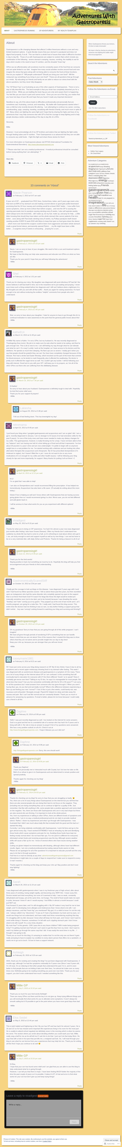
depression (93, 178)
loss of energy (111, 206)
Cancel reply (43, 1096)
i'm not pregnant (107, 198)
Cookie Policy (47, 1141)
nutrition (110, 210)
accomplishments (103, 164)
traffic (104, 221)
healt (110, 195)
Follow (93, 102)
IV (101, 206)
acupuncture (94, 166)
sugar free (101, 219)
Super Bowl (109, 219)
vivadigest (19, 520)
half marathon (103, 195)
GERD (112, 190)
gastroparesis (99, 190)
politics (99, 212)
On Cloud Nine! (96, 153)
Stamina (95, 219)
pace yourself (92, 212)
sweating (100, 221)
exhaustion (100, 183)
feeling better (93, 185)
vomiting (102, 223)
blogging (92, 169)
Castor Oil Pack (99, 173)
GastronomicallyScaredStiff (30, 580)
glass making (92, 193)
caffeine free (105, 171)
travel (109, 221)
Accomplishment (93, 164)
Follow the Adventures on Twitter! (102, 133)
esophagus (111, 181)
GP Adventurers (46, 31)
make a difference (95, 208)
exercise (92, 183)
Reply (79, 234)
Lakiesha (25, 408)
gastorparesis (93, 187)
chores (107, 173)
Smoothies (98, 217)
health (93, 197)
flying (99, 185)
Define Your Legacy (97, 151)
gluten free (103, 192)
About (7, 31)
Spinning (105, 217)
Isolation (97, 206)
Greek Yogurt (93, 195)
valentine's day (95, 223)
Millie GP (22, 985)
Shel (15, 273)
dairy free (103, 175)
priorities (105, 212)
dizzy (96, 181)
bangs (101, 166)
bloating (107, 166)
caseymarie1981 (23, 658)
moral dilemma (98, 210)
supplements (93, 221)
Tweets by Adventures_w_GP (98, 138)
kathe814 (18, 332)
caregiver (92, 173)
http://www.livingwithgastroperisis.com (24, 730)
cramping (96, 175)
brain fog (98, 169)
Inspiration (96, 202)
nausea (105, 210)
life (104, 205)
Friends (105, 185)
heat (99, 198)
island (93, 206)
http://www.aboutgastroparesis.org (41, 144)
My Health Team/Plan (67, 31)
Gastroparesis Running (24, 31)
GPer (110, 193)
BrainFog (104, 169)
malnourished (106, 208)
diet (100, 177)
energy (103, 180)
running (108, 214)
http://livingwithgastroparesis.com (25, 750)
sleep (113, 214)
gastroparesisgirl (26, 240)
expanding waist (109, 183)
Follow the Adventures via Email (101, 89)
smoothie (91, 217)
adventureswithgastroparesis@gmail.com (57, 856)
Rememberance (100, 214)
